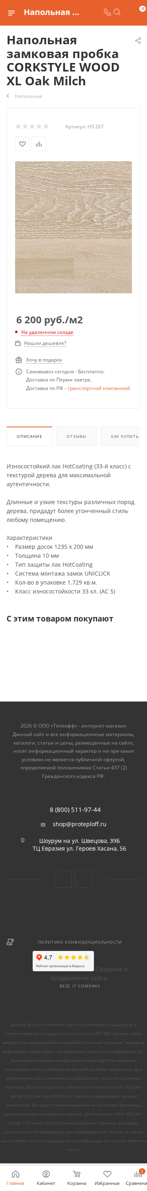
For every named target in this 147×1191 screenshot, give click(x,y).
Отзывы (77, 436)
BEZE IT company (80, 986)
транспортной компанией (98, 388)
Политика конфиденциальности (80, 942)
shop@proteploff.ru (80, 824)
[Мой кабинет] (126, 13)
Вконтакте (63, 879)
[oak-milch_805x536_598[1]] (73, 199)
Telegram (84, 879)
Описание (29, 436)
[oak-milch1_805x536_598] (73, 277)
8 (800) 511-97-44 (75, 810)
